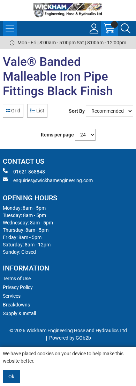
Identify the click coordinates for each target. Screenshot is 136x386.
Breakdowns (16, 304)
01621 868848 (29, 172)
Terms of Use (17, 278)
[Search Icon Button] (125, 28)
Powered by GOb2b (70, 338)
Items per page (57, 135)
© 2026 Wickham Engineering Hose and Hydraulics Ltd (68, 330)
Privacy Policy (18, 287)
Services (12, 296)
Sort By (77, 111)
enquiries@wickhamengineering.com (53, 180)
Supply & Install (19, 313)
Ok (11, 376)
